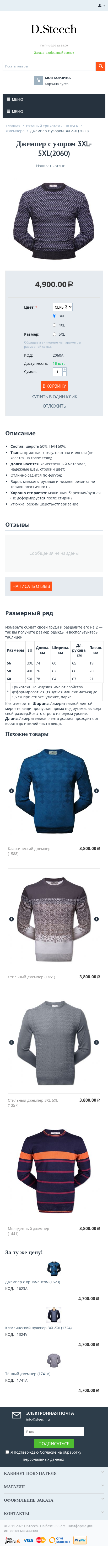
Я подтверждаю (45, 1456)
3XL (62, 315)
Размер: (31, 334)
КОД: (28, 355)
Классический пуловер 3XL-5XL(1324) (38, 1327)
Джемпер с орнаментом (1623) (32, 1281)
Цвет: (29, 307)
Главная (13, 125)
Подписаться (54, 1444)
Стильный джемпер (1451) (31, 976)
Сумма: (30, 371)
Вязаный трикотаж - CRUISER (52, 125)
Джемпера (15, 130)
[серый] (54, 220)
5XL (62, 334)
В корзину (54, 386)
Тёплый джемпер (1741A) (27, 1373)
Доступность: (36, 363)
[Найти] (100, 66)
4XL (62, 325)
